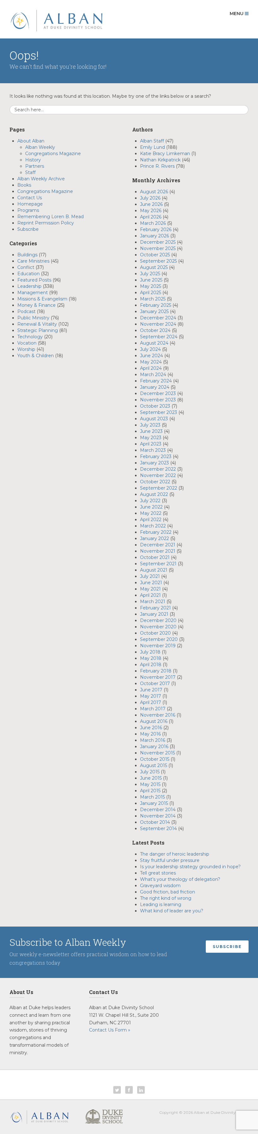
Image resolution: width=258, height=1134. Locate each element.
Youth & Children (35, 355)
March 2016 (152, 740)
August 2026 (154, 192)
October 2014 (155, 822)
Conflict (25, 267)
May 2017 (150, 696)
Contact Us (29, 198)
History (33, 160)
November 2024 (158, 324)
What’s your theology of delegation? (181, 879)
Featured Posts (34, 280)
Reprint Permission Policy (45, 223)
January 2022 (154, 538)
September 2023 (158, 412)
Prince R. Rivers (157, 166)
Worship (26, 349)
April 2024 (151, 368)
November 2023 (158, 400)
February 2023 (155, 456)
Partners (34, 166)
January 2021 (154, 614)
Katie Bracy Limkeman (165, 153)
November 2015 (157, 753)
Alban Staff (152, 141)
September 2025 (158, 261)
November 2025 (158, 248)
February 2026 (155, 229)
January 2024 (154, 387)
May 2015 (150, 784)
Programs (28, 210)
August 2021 (153, 570)
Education (28, 273)
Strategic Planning (37, 330)
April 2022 (150, 519)
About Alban (30, 141)
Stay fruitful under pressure (170, 860)
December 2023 (158, 393)
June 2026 (151, 204)
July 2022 (150, 500)
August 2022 (154, 494)
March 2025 (152, 299)
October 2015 (154, 759)
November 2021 (157, 551)
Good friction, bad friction (168, 892)
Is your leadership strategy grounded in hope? (190, 866)
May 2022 (150, 513)
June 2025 (151, 280)
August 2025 (154, 267)
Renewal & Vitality (37, 324)
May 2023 (150, 437)
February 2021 (155, 608)
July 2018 (150, 652)
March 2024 (153, 374)
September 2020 (159, 639)
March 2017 (152, 709)
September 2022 (158, 488)
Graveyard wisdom (160, 885)
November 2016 (157, 715)
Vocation (26, 343)
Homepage (30, 204)
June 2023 (151, 431)
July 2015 (150, 772)
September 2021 (158, 564)
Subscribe (28, 229)
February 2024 (156, 381)
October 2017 (155, 683)
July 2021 (150, 576)
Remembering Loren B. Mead (50, 216)
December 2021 (157, 545)
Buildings (27, 255)
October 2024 (155, 330)
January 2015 (154, 803)
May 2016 (150, 734)
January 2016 (154, 746)
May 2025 (150, 286)
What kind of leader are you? (171, 911)
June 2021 (151, 582)
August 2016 (153, 721)
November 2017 (158, 677)
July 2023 (150, 425)
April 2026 (150, 217)
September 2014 (158, 828)
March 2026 (153, 223)
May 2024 (151, 362)
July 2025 (150, 273)
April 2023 (150, 444)
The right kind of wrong (165, 898)
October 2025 (155, 255)
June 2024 (151, 355)
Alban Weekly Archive (41, 179)
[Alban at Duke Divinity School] (56, 19)
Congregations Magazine (53, 153)
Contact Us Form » (109, 1030)
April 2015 (150, 791)
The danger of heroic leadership (174, 854)
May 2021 (150, 589)
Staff (30, 172)
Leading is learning (160, 904)
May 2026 (150, 210)
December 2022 (158, 469)
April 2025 (150, 292)
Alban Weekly (40, 147)
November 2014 (158, 816)
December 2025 (158, 242)
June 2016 (151, 727)
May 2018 (150, 658)
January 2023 (154, 463)
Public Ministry (33, 318)
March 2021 (152, 601)
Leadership (29, 286)
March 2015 (152, 797)
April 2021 (150, 595)
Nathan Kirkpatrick (160, 160)
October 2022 (155, 482)
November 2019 (158, 645)
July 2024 (150, 349)
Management (32, 292)
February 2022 (155, 532)
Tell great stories (158, 873)
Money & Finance (36, 305)
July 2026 (150, 198)
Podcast (26, 311)
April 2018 (150, 664)
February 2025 (155, 305)
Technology (30, 337)
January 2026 (154, 236)
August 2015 (153, 765)
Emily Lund (152, 147)
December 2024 (158, 318)
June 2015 (151, 778)
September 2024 (158, 337)
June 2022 (151, 507)
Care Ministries (33, 261)
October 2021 (155, 557)
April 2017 (150, 702)
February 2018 (155, 671)
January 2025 (154, 311)
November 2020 (158, 627)
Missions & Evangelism (42, 299)
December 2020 (158, 620)
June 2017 (151, 690)
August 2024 (154, 343)
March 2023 (153, 450)
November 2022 (158, 475)
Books (24, 185)
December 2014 (158, 809)
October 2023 (155, 406)
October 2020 (155, 633)
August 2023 (154, 419)
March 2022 (153, 526)
